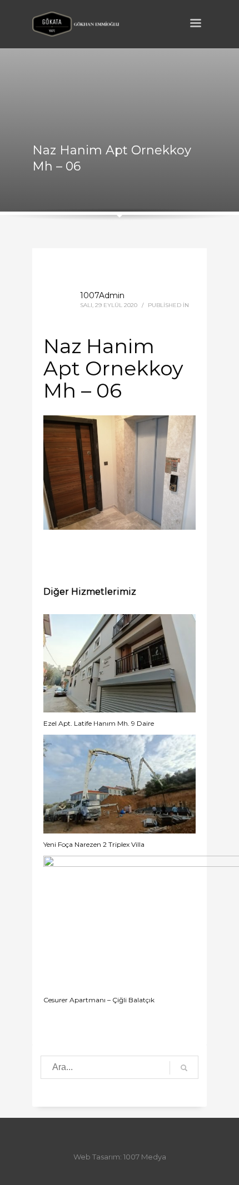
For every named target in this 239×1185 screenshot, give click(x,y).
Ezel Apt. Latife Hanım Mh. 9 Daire (98, 723)
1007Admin (102, 295)
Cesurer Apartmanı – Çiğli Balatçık (99, 1000)
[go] (184, 1067)
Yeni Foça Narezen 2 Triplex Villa (94, 844)
